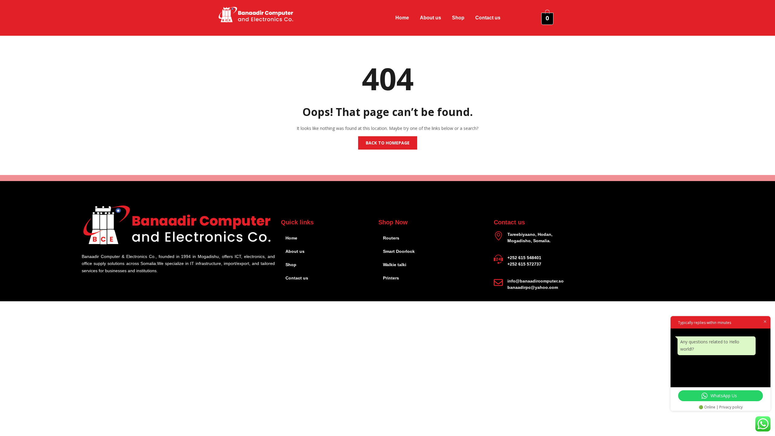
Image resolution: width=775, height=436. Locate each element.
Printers (391, 278)
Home (402, 17)
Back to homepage (388, 143)
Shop (458, 17)
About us (430, 17)
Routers (391, 238)
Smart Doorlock (399, 251)
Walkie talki (394, 264)
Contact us (487, 17)
